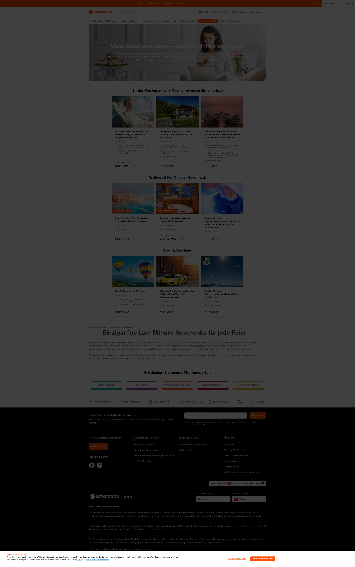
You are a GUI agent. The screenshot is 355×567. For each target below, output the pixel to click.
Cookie (79, 559)
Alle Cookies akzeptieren (263, 559)
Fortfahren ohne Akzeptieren (16, 554)
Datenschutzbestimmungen (98, 559)
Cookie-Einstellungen (237, 559)
